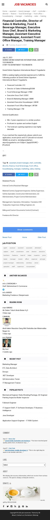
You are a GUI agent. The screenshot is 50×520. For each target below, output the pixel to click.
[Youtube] (20, 506)
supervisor (20, 266)
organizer (34, 259)
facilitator (6, 255)
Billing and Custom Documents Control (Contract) (21, 210)
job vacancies (25, 4)
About (14, 515)
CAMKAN (6, 317)
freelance (15, 255)
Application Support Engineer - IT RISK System (20, 421)
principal (42, 259)
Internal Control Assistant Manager (15, 186)
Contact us (20, 515)
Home (24, 237)
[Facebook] (4, 506)
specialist (6, 266)
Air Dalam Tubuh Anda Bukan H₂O (15, 310)
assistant (21, 248)
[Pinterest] (24, 506)
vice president (30, 266)
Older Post (42, 237)
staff (13, 266)
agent (5, 248)
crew (27, 251)
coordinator (20, 251)
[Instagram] (12, 506)
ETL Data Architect (10, 368)
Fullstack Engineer (9, 403)
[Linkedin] (27, 506)
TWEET (22, 50)
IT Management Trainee (12, 383)
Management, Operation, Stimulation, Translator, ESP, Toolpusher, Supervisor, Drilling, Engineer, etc (22, 203)
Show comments (25, 230)
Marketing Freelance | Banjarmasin (16, 295)
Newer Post (7, 237)
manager (13, 259)
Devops (5, 372)
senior (36, 263)
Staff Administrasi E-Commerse (15, 286)
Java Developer (8, 415)
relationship (20, 263)
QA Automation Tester (11, 379)
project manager (8, 263)
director (34, 251)
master (20, 259)
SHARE (9, 50)
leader (5, 259)
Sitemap (35, 515)
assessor (12, 248)
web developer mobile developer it (16, 450)
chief (12, 251)
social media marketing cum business (17, 441)
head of (22, 255)
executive (42, 251)
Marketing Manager (10, 364)
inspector (37, 255)
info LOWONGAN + (10, 284)
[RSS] (16, 506)
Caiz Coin (12, 448)
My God (5, 349)
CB (39, 513)
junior (44, 255)
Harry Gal (12, 439)
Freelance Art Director (11, 215)
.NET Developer (8, 375)
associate (29, 248)
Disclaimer (28, 515)
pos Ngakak (7, 337)
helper (29, 255)
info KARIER (7, 292)
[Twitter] (8, 506)
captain (5, 251)
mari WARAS (7, 308)
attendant (38, 248)
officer (27, 259)
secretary (29, 263)
